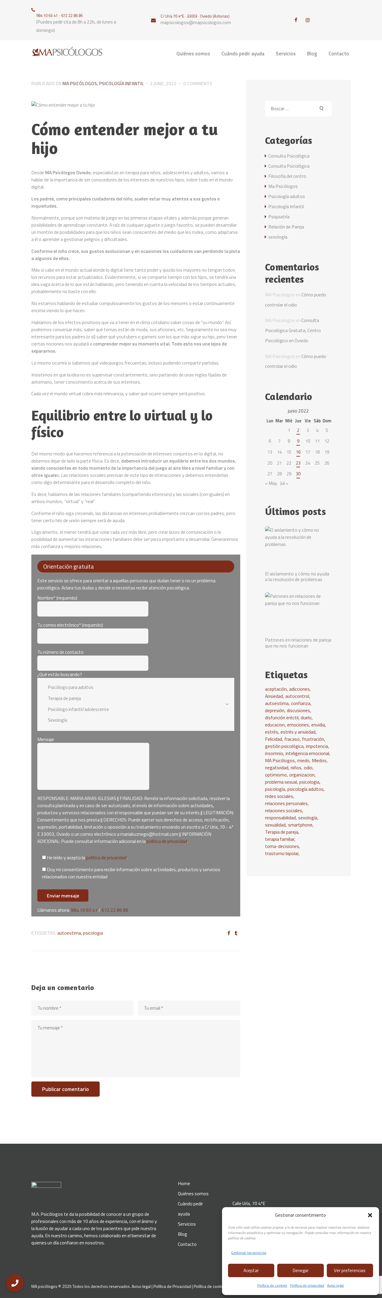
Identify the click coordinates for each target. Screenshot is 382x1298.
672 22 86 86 (114, 909)
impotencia (317, 746)
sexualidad (275, 824)
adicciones (299, 688)
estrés (271, 731)
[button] (370, 1215)
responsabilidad (280, 817)
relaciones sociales (283, 810)
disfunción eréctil (281, 717)
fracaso (292, 739)
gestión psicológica (284, 746)
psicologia (93, 932)
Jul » (284, 483)
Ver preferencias (350, 1270)
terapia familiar (279, 839)
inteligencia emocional (307, 753)
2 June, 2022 (163, 83)
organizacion (302, 774)
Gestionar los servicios (248, 1252)
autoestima (69, 932)
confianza (300, 703)
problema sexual (281, 781)
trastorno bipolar (281, 853)
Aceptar (251, 1270)
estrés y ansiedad (298, 731)
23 (298, 463)
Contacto (187, 1244)
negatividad (276, 767)
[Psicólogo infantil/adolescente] (131, 709)
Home (184, 1183)
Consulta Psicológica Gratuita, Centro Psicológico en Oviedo (293, 330)
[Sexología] (131, 720)
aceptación (276, 688)
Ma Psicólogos (79, 83)
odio (308, 767)
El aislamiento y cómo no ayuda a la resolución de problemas (297, 577)
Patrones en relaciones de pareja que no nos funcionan (298, 643)
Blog (182, 1234)
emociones (298, 724)
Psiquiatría (278, 216)
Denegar (301, 1270)
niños (296, 767)
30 (298, 473)
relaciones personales (286, 803)
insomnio (274, 753)
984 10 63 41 (84, 909)
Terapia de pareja (281, 831)
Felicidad (273, 739)
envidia (318, 724)
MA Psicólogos (280, 760)
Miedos (319, 760)
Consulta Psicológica (288, 155)
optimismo (276, 774)
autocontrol (297, 696)
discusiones (298, 710)
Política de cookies (272, 1285)
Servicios (187, 1223)
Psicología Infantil (121, 83)
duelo (306, 717)
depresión (274, 710)
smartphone (300, 824)
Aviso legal (335, 1285)
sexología (277, 236)
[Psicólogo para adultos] (131, 687)
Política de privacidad (307, 1285)
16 (298, 452)
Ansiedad (274, 696)
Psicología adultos (286, 196)
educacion (275, 724)
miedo (303, 760)
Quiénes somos (193, 1193)
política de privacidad (167, 841)
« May (271, 483)
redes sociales (279, 796)
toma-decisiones (282, 846)
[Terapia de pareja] (131, 698)
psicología (275, 789)
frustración (313, 739)
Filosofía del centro (287, 176)
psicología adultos (305, 789)
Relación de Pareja (286, 226)
